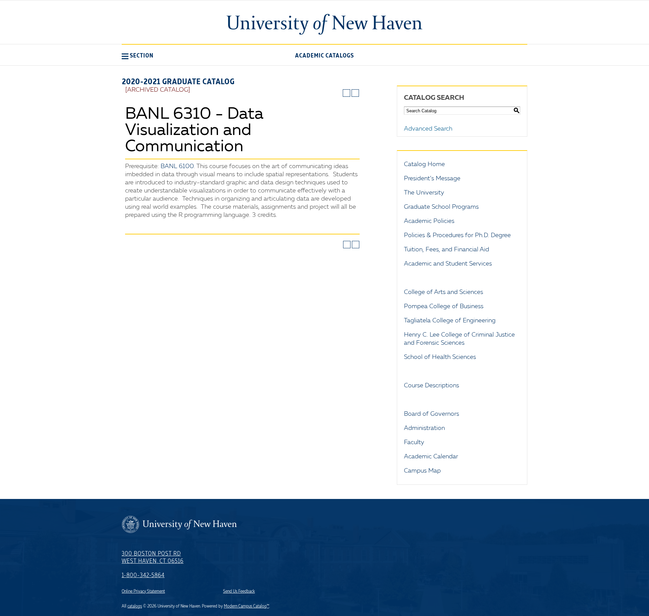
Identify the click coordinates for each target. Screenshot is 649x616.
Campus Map (422, 471)
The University (424, 193)
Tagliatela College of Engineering (450, 321)
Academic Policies (429, 221)
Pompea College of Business (443, 306)
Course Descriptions (431, 386)
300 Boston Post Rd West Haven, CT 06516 (153, 557)
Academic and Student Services (448, 264)
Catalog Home (424, 164)
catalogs (134, 606)
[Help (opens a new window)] (355, 93)
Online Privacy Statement (143, 591)
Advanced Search (428, 129)
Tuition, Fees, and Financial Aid (446, 250)
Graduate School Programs (441, 207)
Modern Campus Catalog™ (246, 606)
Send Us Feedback (239, 591)
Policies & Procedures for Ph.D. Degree (457, 235)
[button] (137, 55)
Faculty (414, 442)
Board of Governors (431, 414)
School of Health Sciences (440, 357)
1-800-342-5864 (143, 575)
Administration (424, 428)
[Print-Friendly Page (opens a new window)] (346, 93)
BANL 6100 (177, 166)
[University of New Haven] (324, 24)
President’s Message (432, 179)
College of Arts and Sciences (443, 292)
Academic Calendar (431, 457)
